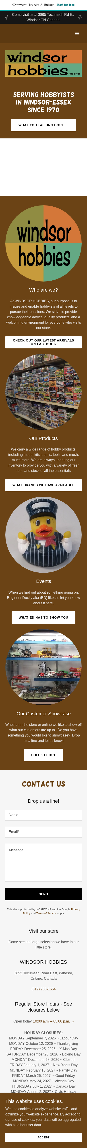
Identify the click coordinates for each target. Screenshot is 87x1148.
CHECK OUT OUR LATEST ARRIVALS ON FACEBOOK (43, 342)
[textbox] (43, 815)
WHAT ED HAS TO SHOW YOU (43, 617)
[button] (77, 33)
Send (43, 894)
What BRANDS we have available (43, 485)
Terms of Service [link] (46, 913)
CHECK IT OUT (43, 755)
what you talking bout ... (43, 125)
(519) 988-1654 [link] (43, 989)
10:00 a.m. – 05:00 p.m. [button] (51, 1021)
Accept (43, 1137)
